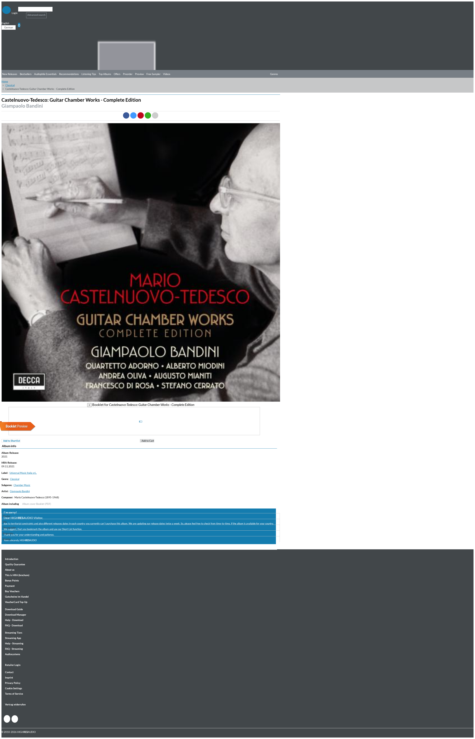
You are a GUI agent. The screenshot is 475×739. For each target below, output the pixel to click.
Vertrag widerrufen (15, 704)
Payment (10, 585)
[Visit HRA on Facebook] (7, 719)
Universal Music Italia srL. (23, 472)
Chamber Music (22, 485)
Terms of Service (14, 693)
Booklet (7, 539)
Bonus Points (12, 580)
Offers (117, 74)
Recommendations (69, 74)
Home (4, 81)
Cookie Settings (13, 688)
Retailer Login (12, 664)
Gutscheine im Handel (17, 596)
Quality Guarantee (15, 564)
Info (5, 521)
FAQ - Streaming (14, 648)
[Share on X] (133, 115)
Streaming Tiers (13, 632)
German (8, 27)
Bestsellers (26, 74)
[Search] (20, 14)
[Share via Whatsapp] (148, 115)
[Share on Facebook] (126, 115)
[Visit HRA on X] (15, 719)
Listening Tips (88, 74)
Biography (8, 533)
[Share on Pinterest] (140, 115)
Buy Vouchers (12, 591)
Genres (274, 74)
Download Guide (14, 609)
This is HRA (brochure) (17, 575)
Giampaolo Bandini (22, 106)
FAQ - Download (14, 625)
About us (9, 569)
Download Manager (15, 614)
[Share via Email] (155, 115)
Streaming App (13, 638)
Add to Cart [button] (148, 440)
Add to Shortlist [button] (11, 440)
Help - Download (14, 620)
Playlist (6, 516)
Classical (10, 85)
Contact (9, 672)
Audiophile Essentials (45, 74)
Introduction (11, 558)
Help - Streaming (14, 643)
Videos (166, 74)
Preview (139, 74)
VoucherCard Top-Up (16, 602)
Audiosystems (12, 654)
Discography (9, 527)
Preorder (127, 74)
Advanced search (36, 14)
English (5, 23)
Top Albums (105, 74)
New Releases (9, 74)
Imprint (9, 677)
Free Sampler (153, 74)
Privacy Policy (12, 682)
